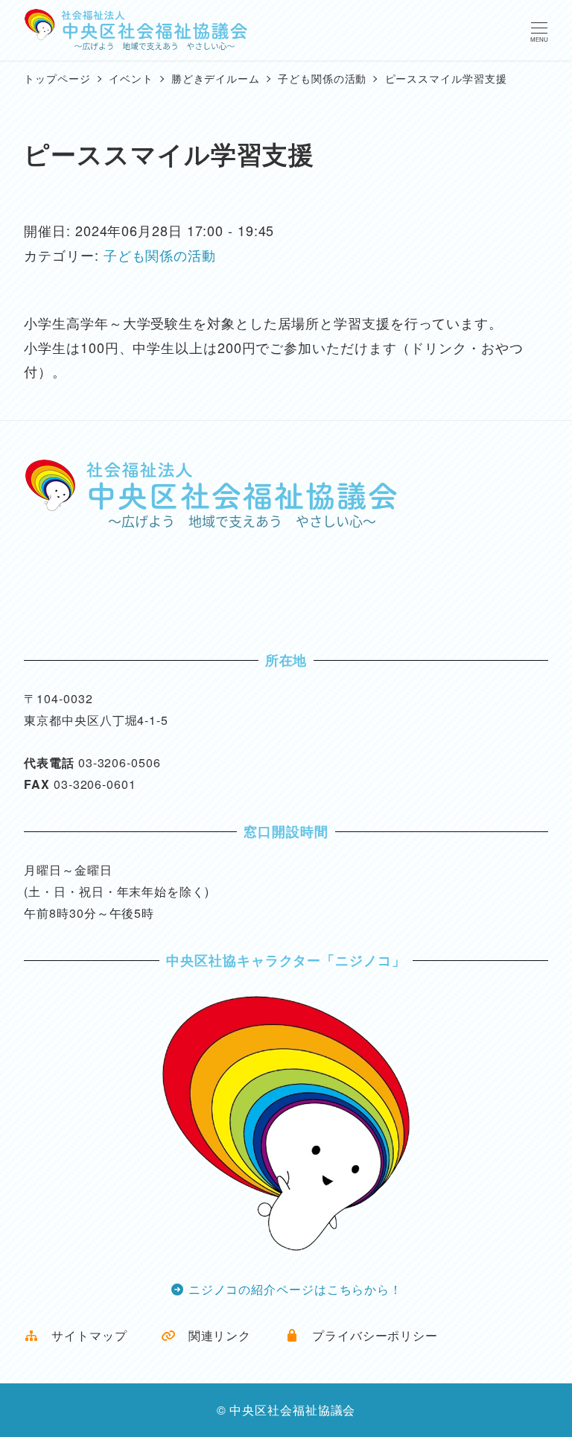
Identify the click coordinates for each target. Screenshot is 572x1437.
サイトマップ (83, 1335)
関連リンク (213, 1335)
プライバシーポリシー (368, 1335)
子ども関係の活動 (160, 254)
